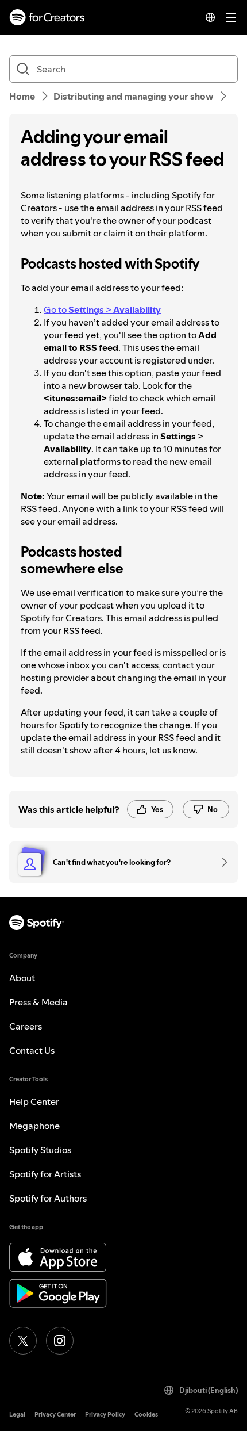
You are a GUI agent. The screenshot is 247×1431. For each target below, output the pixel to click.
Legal (17, 1414)
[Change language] (210, 17)
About (22, 977)
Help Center (34, 1101)
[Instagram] (60, 1341)
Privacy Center (55, 1414)
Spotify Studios (40, 1149)
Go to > (102, 309)
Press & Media (38, 1002)
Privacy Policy (105, 1414)
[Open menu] (231, 17)
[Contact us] (221, 862)
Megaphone (34, 1125)
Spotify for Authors (48, 1198)
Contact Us (32, 1050)
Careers (25, 1026)
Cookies (146, 1414)
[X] (23, 1341)
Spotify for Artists (45, 1174)
